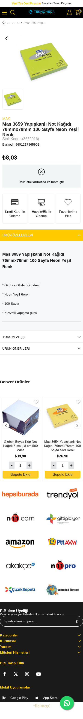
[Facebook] (4, 673)
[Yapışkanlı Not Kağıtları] (21, 23)
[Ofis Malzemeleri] (13, 23)
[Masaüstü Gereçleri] (17, 23)
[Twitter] (15, 673)
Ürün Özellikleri (17, 235)
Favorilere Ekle (36, 401)
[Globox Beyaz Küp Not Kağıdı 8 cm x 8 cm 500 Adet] (20, 417)
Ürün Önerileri (16, 348)
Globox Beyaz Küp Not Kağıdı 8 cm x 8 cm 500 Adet (20, 446)
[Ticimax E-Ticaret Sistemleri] (41, 706)
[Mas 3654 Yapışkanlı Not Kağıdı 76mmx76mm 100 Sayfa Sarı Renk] (62, 417)
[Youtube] (38, 673)
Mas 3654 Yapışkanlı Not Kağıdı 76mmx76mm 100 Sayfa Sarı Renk (62, 446)
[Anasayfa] (8, 23)
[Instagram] (27, 673)
